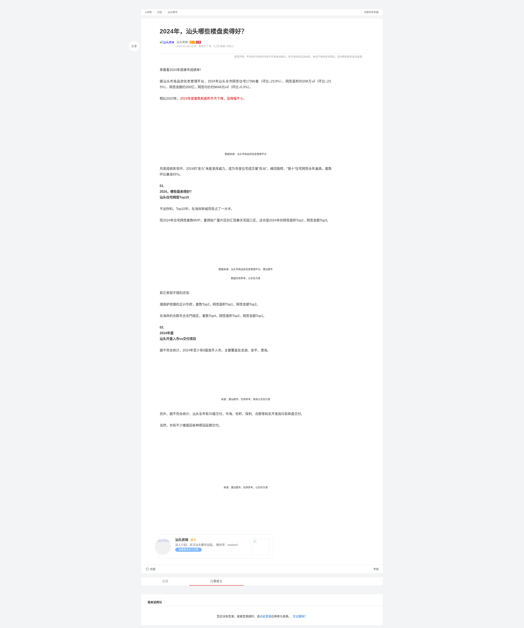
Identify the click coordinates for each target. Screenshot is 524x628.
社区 (159, 12)
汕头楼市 (172, 12)
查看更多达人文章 (188, 549)
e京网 (148, 12)
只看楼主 (216, 581)
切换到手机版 (371, 12)
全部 (165, 581)
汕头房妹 (182, 42)
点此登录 (265, 616)
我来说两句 (155, 602)
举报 (376, 569)
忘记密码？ (300, 616)
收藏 (152, 569)
